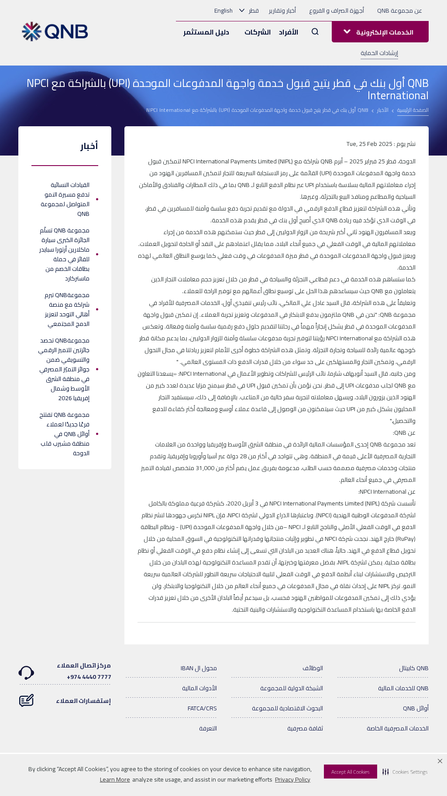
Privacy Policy (292, 779)
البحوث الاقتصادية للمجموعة (287, 708)
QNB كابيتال (414, 668)
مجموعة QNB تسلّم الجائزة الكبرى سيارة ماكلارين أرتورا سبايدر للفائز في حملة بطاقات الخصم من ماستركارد (64, 254)
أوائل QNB (416, 708)
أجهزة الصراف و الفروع (336, 10)
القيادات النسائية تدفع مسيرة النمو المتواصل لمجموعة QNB (65, 199)
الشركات (257, 31)
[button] (405, 772)
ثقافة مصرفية (305, 728)
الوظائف (313, 668)
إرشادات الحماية (379, 53)
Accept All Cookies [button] (350, 772)
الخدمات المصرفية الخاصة (398, 728)
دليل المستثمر (206, 31)
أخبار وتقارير (282, 10)
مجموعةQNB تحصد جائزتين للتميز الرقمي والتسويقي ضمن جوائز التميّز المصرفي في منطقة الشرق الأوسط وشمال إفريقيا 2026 (63, 369)
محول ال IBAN (199, 668)
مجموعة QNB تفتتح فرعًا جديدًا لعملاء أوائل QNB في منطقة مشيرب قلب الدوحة (64, 434)
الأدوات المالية (199, 688)
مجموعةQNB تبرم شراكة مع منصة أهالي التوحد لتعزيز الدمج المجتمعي (67, 309)
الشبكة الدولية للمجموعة (291, 688)
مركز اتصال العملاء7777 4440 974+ (84, 671)
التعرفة (208, 728)
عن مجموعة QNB (399, 10)
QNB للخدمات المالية (403, 688)
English (223, 10)
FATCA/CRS (202, 708)
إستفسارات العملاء (83, 700)
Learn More (115, 779)
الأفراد (289, 31)
